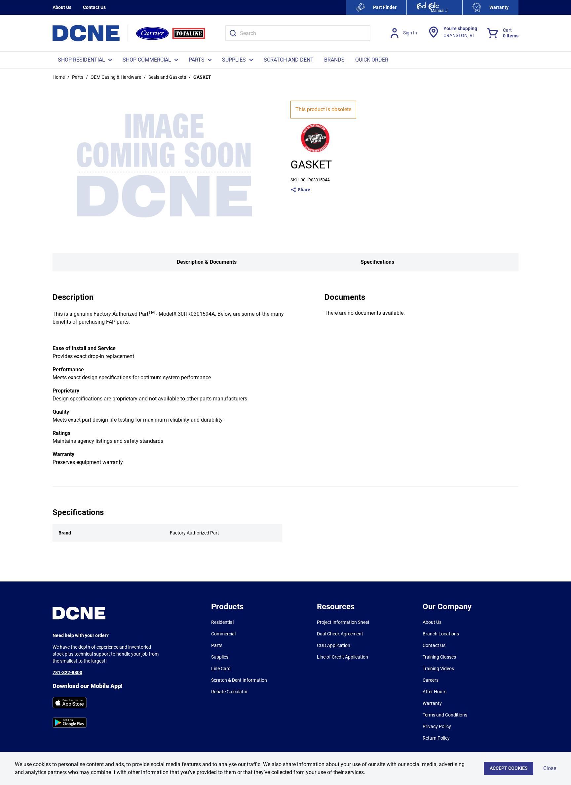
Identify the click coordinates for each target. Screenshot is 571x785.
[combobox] (297, 33)
